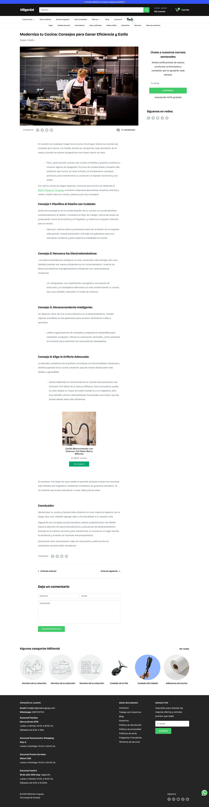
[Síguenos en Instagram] (153, 118)
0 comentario (128, 130)
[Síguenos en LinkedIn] (167, 118)
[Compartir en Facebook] (37, 130)
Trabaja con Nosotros (130, 712)
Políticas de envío (128, 733)
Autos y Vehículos (95, 25)
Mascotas (137, 25)
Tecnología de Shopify (30, 797)
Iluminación (125, 25)
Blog (121, 716)
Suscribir (163, 731)
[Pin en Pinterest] (42, 130)
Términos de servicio (129, 742)
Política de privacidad (130, 729)
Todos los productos (153, 25)
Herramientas (80, 25)
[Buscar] (146, 10)
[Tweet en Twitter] (47, 130)
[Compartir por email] (51, 130)
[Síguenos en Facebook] (148, 118)
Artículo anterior (48, 571)
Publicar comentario (51, 629)
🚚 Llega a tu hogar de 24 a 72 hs (105, 2)
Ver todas (184, 648)
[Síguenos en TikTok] (162, 118)
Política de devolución (130, 725)
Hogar (51, 25)
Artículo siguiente (109, 571)
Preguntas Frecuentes (130, 737)
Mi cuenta (159, 11)
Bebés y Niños (111, 25)
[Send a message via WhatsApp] (204, 792)
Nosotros (124, 720)
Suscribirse (168, 90)
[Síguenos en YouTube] (157, 118)
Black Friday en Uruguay (51, 190)
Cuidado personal (64, 25)
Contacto (124, 708)
